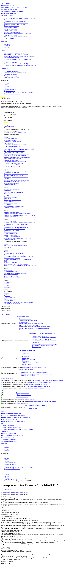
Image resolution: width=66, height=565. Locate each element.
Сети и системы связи (10, 30)
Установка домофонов (10, 62)
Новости (6, 83)
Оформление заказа (10, 89)
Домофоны (7, 190)
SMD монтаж (5, 68)
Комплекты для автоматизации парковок (16, 177)
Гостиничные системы (8, 5)
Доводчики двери (9, 201)
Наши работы (12, 38)
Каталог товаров (5, 3)
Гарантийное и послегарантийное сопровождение (19, 56)
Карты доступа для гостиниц (12, 158)
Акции (3, 97)
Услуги (3, 50)
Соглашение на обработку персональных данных (18, 92)
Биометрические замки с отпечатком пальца (17, 157)
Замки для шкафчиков (10, 203)
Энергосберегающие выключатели (14, 151)
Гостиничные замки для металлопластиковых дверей (19, 148)
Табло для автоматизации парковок (14, 181)
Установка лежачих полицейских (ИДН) (16, 64)
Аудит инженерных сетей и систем (14, 24)
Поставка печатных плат (11, 71)
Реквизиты (7, 45)
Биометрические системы (8, 13)
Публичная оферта (9, 91)
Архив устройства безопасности (13, 175)
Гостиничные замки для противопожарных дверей (19, 149)
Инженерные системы (10, 27)
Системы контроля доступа (9, 9)
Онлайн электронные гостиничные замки (16, 154)
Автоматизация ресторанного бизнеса (15, 21)
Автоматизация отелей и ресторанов (12, 11)
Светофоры (7, 178)
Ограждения (7, 204)
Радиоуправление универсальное (14, 206)
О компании (4, 41)
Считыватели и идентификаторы (14, 192)
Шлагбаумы (7, 195)
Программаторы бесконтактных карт (15, 161)
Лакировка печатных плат (12, 77)
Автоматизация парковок (11, 172)
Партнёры (7, 47)
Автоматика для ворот (10, 197)
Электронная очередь (10, 35)
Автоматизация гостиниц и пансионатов (16, 19)
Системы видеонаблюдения (12, 32)
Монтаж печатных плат (11, 74)
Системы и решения (7, 15)
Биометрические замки (11, 216)
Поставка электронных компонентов (15, 72)
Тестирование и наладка (11, 76)
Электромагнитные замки (11, 207)
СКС (5, 60)
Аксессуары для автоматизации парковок (16, 174)
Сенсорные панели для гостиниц (14, 152)
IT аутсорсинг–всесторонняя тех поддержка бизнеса (19, 18)
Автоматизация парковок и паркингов (15, 36)
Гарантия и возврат (9, 88)
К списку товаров (9, 489)
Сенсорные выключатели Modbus (14, 163)
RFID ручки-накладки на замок (13, 146)
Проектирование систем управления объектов (17, 59)
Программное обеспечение (12, 94)
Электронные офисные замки (12, 141)
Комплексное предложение (12, 57)
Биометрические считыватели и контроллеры (17, 213)
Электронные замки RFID (11, 165)
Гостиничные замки (10, 140)
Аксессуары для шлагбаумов (12, 200)
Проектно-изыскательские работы (14, 53)
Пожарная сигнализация (11, 29)
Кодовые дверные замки (11, 160)
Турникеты (7, 193)
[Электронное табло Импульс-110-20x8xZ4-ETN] (15, 492)
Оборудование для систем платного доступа (14, 7)
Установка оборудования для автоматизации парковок (20, 65)
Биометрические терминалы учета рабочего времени (19, 215)
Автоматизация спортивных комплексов (16, 23)
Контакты (7, 44)
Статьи (6, 84)
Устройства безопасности (11, 183)
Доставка (7, 86)
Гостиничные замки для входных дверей (16, 144)
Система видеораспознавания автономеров (16, 180)
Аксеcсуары (7, 198)
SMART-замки (8, 143)
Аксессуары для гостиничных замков (15, 155)
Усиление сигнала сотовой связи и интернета (17, 33)
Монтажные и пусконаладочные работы (16, 54)
